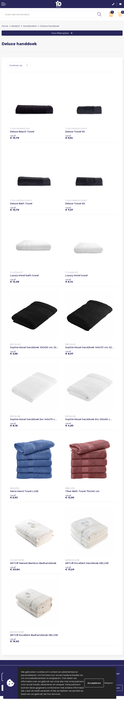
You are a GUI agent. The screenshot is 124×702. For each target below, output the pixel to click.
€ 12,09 (14, 280)
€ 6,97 (69, 352)
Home (5, 26)
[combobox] (48, 14)
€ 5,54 (69, 136)
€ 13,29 (69, 568)
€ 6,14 (69, 280)
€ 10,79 (14, 208)
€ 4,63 (69, 424)
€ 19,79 (14, 136)
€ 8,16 (14, 424)
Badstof (15, 26)
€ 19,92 (14, 640)
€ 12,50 (69, 496)
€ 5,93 (14, 496)
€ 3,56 (14, 352)
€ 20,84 (15, 568)
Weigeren (108, 683)
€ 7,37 (69, 208)
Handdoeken (30, 26)
